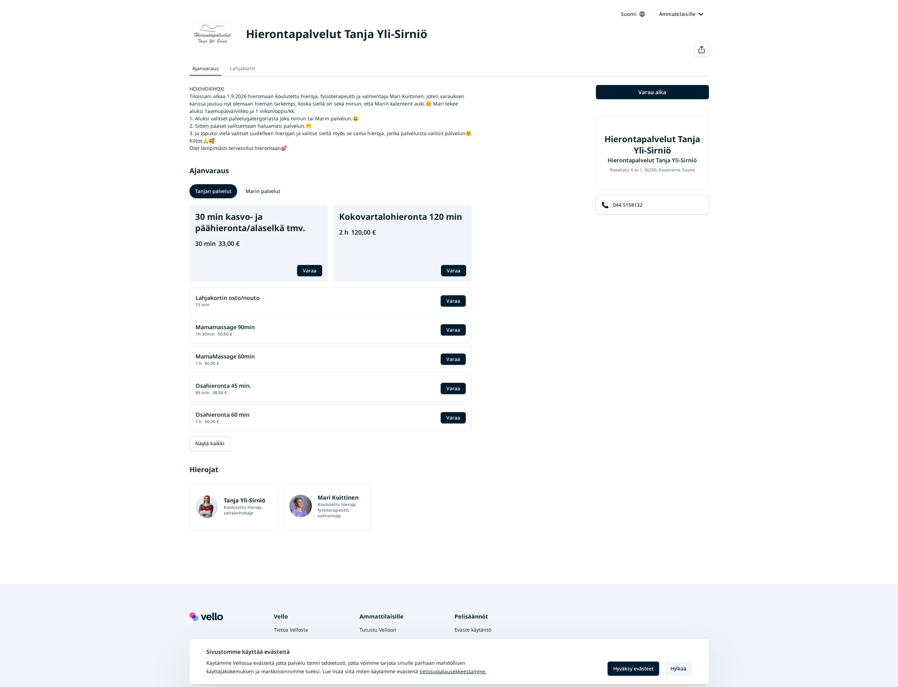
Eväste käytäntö (472, 629)
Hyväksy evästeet (633, 668)
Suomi (629, 14)
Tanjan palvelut (213, 191)
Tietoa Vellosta (291, 629)
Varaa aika (652, 92)
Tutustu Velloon (378, 629)
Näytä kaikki (209, 443)
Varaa (310, 270)
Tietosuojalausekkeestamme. (453, 671)
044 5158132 (628, 204)
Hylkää (678, 668)
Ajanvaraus (205, 68)
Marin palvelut (263, 191)
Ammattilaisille (677, 14)
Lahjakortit (242, 68)
